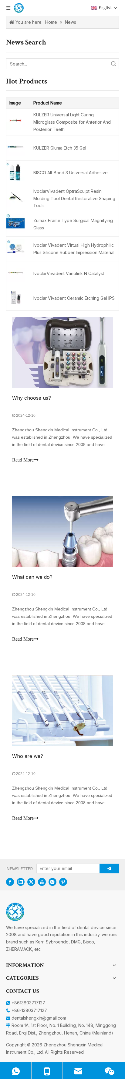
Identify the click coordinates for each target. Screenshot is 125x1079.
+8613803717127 (28, 1002)
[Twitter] (31, 882)
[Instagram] (52, 882)
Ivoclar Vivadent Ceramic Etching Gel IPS (74, 298)
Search (113, 64)
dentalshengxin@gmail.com (39, 1018)
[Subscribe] (109, 868)
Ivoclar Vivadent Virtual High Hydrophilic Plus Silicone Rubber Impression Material (73, 248)
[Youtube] (42, 882)
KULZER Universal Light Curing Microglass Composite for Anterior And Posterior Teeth (72, 122)
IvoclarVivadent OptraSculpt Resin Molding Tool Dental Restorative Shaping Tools (74, 198)
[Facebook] (10, 882)
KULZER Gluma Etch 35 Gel (59, 147)
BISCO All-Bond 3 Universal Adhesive (70, 172)
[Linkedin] (21, 882)
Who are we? (27, 756)
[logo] (15, 912)
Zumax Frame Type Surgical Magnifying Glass (73, 224)
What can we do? (32, 577)
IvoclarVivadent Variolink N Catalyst (68, 273)
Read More (23, 459)
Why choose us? (31, 398)
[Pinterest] (63, 882)
